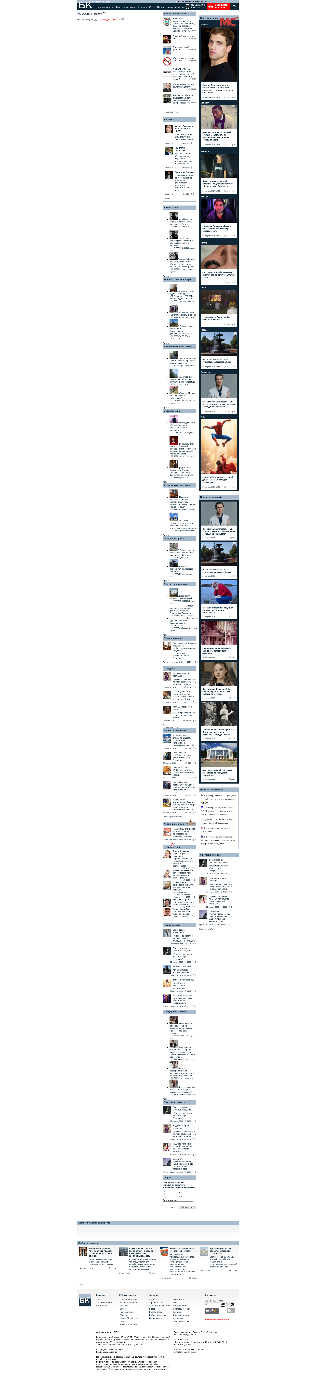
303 (228, 411)
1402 (228, 282)
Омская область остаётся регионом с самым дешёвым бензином (182, 756)
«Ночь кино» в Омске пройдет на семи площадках (217, 318)
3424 (188, 897)
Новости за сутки (85, 19)
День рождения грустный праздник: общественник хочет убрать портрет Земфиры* (217, 183)
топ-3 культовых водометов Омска (181, 971)
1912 (228, 367)
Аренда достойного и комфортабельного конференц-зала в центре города (183, 99)
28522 (193, 60)
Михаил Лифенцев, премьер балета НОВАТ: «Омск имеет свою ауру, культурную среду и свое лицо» (217, 89)
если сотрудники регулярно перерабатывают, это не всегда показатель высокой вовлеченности (183, 859)
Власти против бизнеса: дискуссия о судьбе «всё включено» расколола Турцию (218, 799)
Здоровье (205, 372)
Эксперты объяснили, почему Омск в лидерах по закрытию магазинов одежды (100, 1252)
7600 (189, 702)
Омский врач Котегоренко (178, 931)
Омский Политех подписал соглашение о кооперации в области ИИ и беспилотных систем (184, 787)
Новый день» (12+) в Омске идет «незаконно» (181, 985)
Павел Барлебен (181, 909)
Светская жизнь (209, 18)
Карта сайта (101, 1306)
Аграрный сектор (174, 824)
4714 (188, 907)
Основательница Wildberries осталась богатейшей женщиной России (184, 771)
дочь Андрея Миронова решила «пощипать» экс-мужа (184, 715)
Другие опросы (169, 1207)
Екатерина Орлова (182, 900)
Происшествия (164, 7)
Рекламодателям (104, 1303)
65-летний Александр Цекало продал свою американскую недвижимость (183, 999)
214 (189, 748)
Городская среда (174, 538)
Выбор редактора (88, 1243)
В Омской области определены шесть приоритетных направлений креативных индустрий (183, 740)
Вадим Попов (179, 882)
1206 (225, 874)
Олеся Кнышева (181, 851)
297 (189, 944)
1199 (189, 962)
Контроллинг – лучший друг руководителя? (183, 85)
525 (189, 778)
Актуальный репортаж (177, 485)
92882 (194, 1278)
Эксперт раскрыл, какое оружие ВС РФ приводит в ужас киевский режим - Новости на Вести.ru (217, 811)
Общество (179, 7)
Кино (203, 417)
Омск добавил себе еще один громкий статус (182, 914)
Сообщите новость (221, 6)
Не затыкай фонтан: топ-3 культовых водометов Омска (216, 360)
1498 (228, 487)
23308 (193, 102)
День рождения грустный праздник (182, 949)
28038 (193, 38)
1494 (189, 991)
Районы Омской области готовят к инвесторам (182, 1249)
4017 (188, 868)
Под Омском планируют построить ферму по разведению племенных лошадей (184, 833)
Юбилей (205, 152)
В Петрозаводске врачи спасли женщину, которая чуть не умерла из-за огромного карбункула (218, 840)
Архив (167, 198)
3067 (189, 662)
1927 (189, 839)
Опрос (176, 1303)
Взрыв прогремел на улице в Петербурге (215, 830)
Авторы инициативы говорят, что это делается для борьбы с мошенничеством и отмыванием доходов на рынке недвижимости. (142, 1264)
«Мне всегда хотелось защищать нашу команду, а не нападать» (184, 938)
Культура (142, 7)
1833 (228, 236)
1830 (189, 1006)
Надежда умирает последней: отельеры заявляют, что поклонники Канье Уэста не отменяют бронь (217, 136)
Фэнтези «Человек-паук (184, 980)
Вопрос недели (173, 638)
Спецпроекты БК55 (175, 1011)
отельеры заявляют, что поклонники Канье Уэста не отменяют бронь (184, 681)
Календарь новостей (111, 19)
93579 (153, 1273)
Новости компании (128, 1324)
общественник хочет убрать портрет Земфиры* (182, 956)
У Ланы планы (172, 207)
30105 (193, 89)
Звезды (204, 196)
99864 (234, 1271)
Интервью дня (172, 411)
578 (189, 795)
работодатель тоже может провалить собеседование (182, 875)
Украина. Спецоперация (178, 279)
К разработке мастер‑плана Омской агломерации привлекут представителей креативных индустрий (184, 805)
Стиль (122, 1321)
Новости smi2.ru (170, 112)
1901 (228, 97)
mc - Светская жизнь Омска (192, 1)
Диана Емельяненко (183, 870)
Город (204, 330)
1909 (189, 975)
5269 (225, 907)
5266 (189, 1154)
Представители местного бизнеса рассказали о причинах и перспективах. (102, 1261)
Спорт (152, 7)
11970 (187, 916)
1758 (228, 144)
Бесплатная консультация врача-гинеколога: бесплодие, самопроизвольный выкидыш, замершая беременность (184, 24)
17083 (188, 721)
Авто (151, 1299)
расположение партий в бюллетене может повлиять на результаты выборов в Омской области (183, 891)
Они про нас (179, 1299)
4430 (225, 925)
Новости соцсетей (211, 497)
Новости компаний (175, 13)
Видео (152, 1309)
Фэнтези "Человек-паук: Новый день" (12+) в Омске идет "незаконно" (217, 479)
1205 (228, 191)
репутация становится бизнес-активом (183, 903)
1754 (189, 687)
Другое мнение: (170, 1200)
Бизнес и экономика (126, 7)
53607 (113, 1268)
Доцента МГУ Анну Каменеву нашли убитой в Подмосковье (216, 821)
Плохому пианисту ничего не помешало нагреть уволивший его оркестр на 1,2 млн (183, 695)
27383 (193, 31)
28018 (193, 49)
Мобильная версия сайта (217, 1320)
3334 (188, 880)
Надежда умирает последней (181, 674)
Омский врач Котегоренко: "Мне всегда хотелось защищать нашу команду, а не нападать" (218, 404)
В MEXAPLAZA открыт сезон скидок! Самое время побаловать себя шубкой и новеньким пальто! (184, 74)
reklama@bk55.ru (188, 1352)
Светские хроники (174, 1102)
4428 (189, 1172)
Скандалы (170, 668)
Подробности (172, 925)
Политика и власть (104, 7)
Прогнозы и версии (175, 584)
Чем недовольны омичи (178, 346)
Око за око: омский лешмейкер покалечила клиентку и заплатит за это (218, 275)
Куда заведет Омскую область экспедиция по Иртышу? (220, 1251)
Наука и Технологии (129, 1318)
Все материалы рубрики (172, 817)
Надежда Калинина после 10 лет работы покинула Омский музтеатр (183, 1147)
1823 (194, 79)
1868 (228, 324)
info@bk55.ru (186, 1344)
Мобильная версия (197, 6)
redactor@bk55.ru (188, 1335)
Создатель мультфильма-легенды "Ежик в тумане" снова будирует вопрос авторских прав (183, 1164)
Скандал (205, 103)
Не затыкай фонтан (182, 966)
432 (189, 763)
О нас (98, 1299)
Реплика (169, 119)
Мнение (204, 25)
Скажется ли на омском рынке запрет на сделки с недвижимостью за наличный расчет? (141, 1252)
